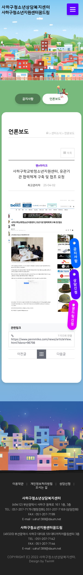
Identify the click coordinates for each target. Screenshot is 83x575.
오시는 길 (41, 487)
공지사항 (74, 252)
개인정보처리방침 (41, 483)
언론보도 (55, 99)
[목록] (41, 354)
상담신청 (74, 283)
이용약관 (18, 483)
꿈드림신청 (74, 314)
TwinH (49, 561)
